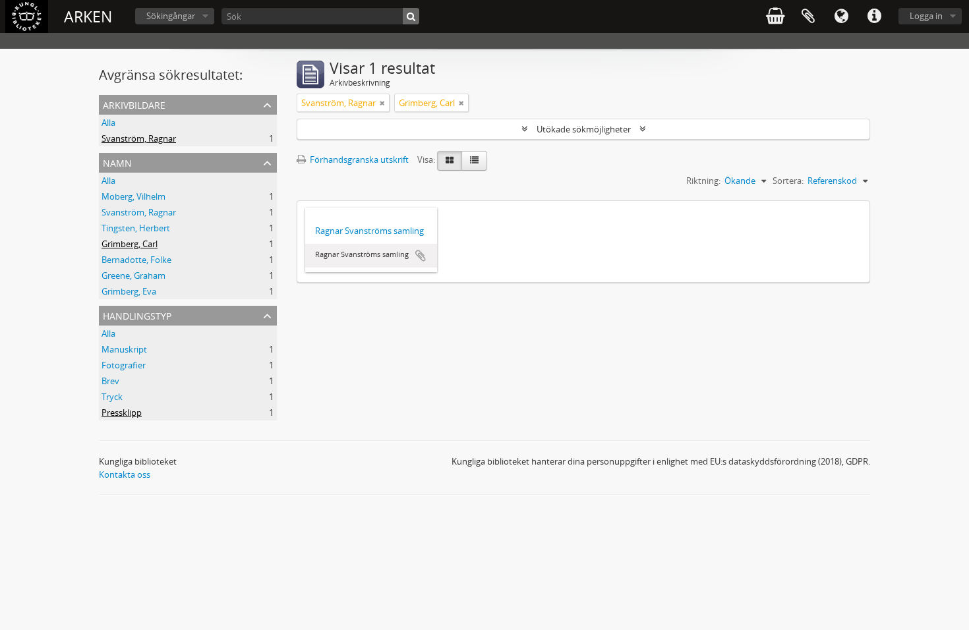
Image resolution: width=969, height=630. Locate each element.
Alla (108, 123)
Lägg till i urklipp (420, 255)
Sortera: (788, 180)
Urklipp (808, 16)
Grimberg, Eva (129, 291)
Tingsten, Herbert (136, 228)
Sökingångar (170, 16)
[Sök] (411, 16)
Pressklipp (122, 412)
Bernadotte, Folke (136, 260)
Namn (117, 162)
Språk (841, 16)
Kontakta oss (124, 474)
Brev (110, 381)
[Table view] (474, 161)
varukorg (775, 16)
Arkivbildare (134, 104)
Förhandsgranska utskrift (358, 159)
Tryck (112, 397)
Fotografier (124, 365)
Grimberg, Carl (130, 244)
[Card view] (449, 161)
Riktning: (703, 180)
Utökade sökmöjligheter (584, 129)
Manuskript (124, 349)
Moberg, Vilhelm (133, 196)
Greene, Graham (133, 275)
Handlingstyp (137, 315)
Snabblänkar (874, 16)
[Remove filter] (382, 102)
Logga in (926, 16)
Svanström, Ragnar (139, 138)
